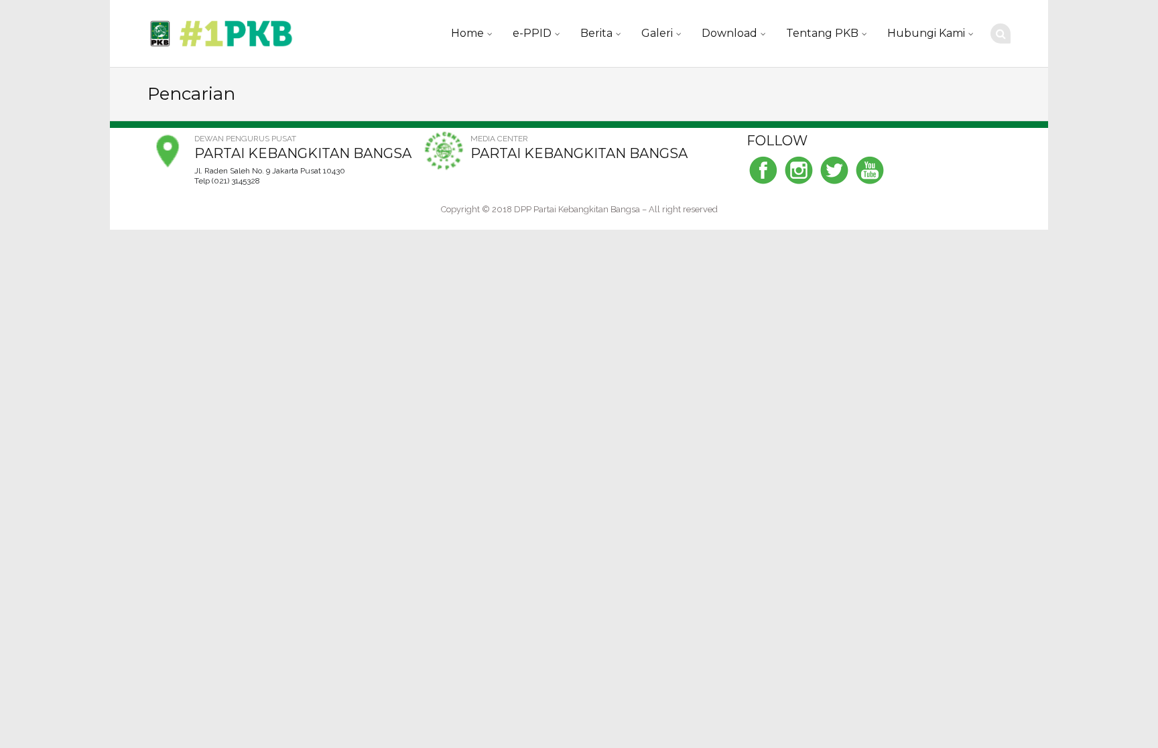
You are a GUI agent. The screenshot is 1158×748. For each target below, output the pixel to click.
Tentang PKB (822, 33)
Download (729, 33)
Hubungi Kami (926, 33)
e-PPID (532, 33)
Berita (596, 33)
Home (467, 33)
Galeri (657, 33)
